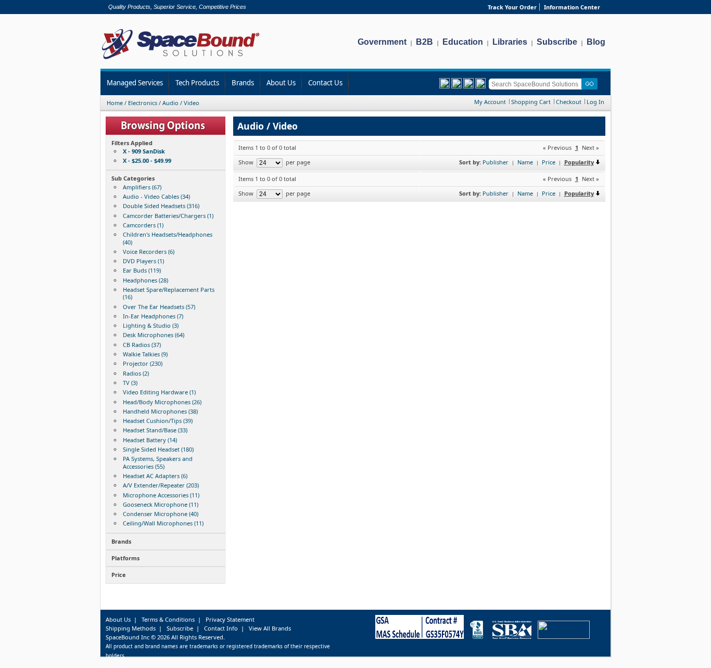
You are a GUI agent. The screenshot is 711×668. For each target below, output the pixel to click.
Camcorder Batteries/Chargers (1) (168, 216)
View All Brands (270, 628)
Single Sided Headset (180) (158, 449)
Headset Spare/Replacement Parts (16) (168, 293)
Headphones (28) (145, 280)
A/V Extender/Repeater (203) (161, 485)
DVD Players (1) (143, 261)
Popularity (579, 162)
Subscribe (557, 41)
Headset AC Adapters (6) (155, 476)
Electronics (142, 103)
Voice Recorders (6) (148, 251)
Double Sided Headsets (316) (161, 206)
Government (382, 41)
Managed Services (135, 82)
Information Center (572, 7)
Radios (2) (136, 373)
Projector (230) (142, 363)
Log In (595, 102)
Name (525, 162)
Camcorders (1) (143, 225)
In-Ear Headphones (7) (153, 316)
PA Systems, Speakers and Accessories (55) (158, 462)
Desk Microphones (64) (153, 335)
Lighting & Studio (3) (151, 325)
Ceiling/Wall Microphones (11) (163, 523)
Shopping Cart (531, 102)
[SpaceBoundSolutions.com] (180, 60)
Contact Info (221, 628)
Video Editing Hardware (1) (159, 392)
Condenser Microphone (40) (160, 514)
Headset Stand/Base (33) (155, 430)
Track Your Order (512, 7)
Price (548, 162)
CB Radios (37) (142, 345)
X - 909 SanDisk (144, 151)
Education (462, 41)
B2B (424, 41)
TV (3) (130, 383)
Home (115, 103)
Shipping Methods (131, 628)
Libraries (509, 41)
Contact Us (325, 82)
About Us (281, 82)
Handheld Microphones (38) (160, 411)
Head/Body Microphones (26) (162, 402)
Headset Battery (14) (150, 440)
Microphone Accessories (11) (161, 495)
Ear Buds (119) (142, 270)
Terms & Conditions (168, 619)
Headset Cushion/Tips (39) (158, 421)
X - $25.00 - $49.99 (147, 160)
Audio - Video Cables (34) (156, 196)
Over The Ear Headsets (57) (159, 307)
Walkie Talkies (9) (145, 354)
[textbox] (537, 84)
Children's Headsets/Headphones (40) (167, 238)
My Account (490, 102)
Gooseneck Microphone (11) (160, 504)
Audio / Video (180, 103)
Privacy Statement (230, 619)
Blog (596, 41)
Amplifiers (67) (142, 187)
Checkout (568, 102)
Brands (243, 82)
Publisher (496, 162)
